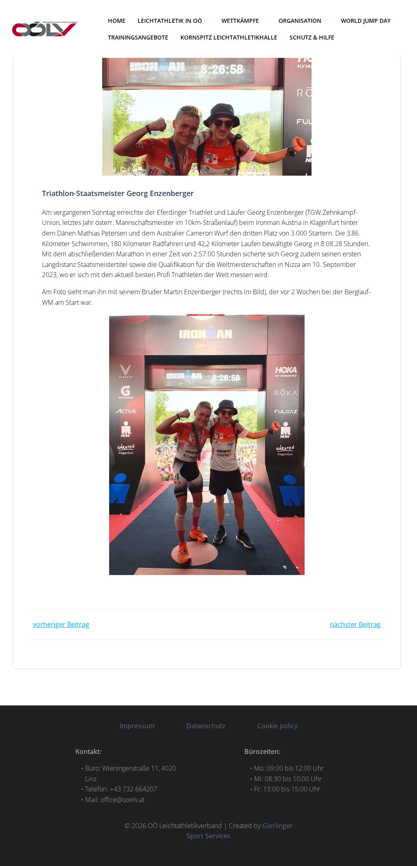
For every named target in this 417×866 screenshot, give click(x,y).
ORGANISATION (300, 20)
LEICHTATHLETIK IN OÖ (170, 20)
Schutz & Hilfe (312, 37)
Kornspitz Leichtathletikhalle (228, 37)
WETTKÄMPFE (240, 20)
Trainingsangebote (138, 37)
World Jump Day (366, 20)
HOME (116, 20)
